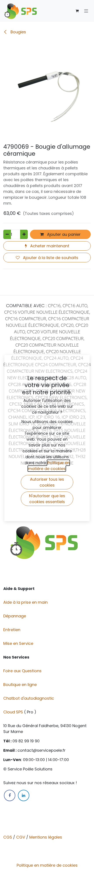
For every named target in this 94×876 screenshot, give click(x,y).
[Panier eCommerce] (77, 11)
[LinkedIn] (23, 795)
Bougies (17, 32)
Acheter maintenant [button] (49, 246)
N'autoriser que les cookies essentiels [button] (47, 498)
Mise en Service (18, 643)
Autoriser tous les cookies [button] (47, 482)
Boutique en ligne (20, 684)
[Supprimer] (7, 234)
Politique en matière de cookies (47, 865)
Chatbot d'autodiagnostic (29, 698)
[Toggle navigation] (86, 10)
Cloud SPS (13, 712)
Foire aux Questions (23, 671)
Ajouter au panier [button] (63, 234)
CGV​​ (20, 837)
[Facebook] (9, 795)
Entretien (11, 629)
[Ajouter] (24, 234)
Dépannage (15, 616)
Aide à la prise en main (25, 602)
